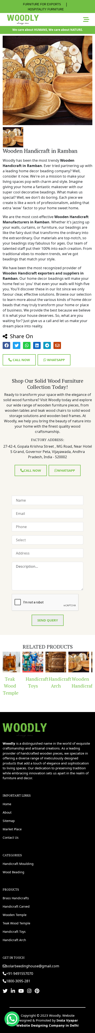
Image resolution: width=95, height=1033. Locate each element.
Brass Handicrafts (16, 898)
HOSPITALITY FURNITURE (46, 9)
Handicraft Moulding (18, 864)
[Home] (25, 729)
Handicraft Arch (43, 682)
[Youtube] (21, 990)
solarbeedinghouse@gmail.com (32, 966)
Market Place (12, 829)
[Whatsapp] (11, 1018)
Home (7, 804)
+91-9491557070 (19, 973)
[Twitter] (5, 990)
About (7, 812)
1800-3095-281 (18, 981)
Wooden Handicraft (66, 682)
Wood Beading (13, 872)
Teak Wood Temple (16, 923)
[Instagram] (29, 990)
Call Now (21, 360)
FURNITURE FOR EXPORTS (42, 4)
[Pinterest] (37, 990)
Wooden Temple (15, 915)
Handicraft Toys (20, 682)
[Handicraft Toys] (18, 662)
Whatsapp (55, 360)
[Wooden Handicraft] (64, 662)
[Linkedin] (13, 990)
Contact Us (11, 837)
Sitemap (9, 821)
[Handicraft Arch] (41, 662)
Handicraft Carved (16, 906)
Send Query (47, 620)
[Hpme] (23, 19)
